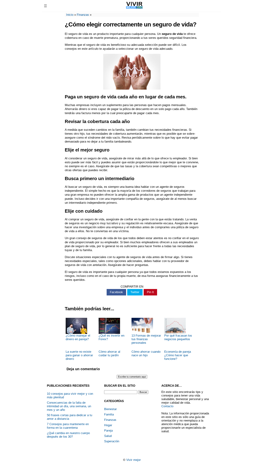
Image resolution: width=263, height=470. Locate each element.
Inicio (69, 14)
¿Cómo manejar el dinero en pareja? (78, 337)
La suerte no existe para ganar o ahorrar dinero (79, 355)
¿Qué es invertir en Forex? (111, 337)
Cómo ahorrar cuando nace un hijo (146, 353)
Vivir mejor (133, 460)
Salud (108, 436)
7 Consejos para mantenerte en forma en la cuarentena (68, 425)
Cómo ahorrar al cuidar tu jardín (109, 353)
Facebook (116, 292)
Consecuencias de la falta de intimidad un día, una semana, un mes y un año (69, 406)
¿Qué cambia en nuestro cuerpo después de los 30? (68, 434)
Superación (111, 441)
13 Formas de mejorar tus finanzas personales (146, 339)
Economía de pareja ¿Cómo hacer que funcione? (177, 355)
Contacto (167, 406)
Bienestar (110, 409)
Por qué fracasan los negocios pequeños (178, 337)
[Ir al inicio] (134, 8)
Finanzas (83, 14)
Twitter (134, 292)
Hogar (108, 425)
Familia (109, 414)
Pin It (150, 292)
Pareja (108, 430)
